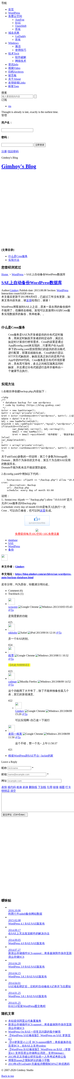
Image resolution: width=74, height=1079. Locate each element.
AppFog (19, 19)
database (13, 540)
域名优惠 (13, 32)
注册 (4, 151)
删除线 (33, 787)
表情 (4, 787)
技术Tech (13, 53)
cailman (12, 681)
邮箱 (4, 774)
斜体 (25, 787)
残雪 (11, 655)
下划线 (42, 787)
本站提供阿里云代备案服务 (24, 1020)
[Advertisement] (37, 210)
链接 (56, 787)
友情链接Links (16, 82)
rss (9, 106)
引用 (49, 787)
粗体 (19, 787)
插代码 (12, 787)
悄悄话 (5, 790)
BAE (18, 22)
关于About (14, 78)
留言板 (12, 75)
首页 (11, 9)
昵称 (4, 767)
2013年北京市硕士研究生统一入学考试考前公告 (37, 1056)
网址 (4, 780)
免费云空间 (15, 16)
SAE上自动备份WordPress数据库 (31, 282)
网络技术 (20, 60)
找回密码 (13, 151)
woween (13, 606)
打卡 (68, 787)
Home (5, 274)
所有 (18, 29)
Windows (13, 43)
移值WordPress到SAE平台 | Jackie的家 (30, 755)
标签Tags (13, 86)
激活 (18, 46)
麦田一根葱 (15, 733)
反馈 (29, 300)
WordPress (14, 12)
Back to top (7, 1076)
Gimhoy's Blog (18, 166)
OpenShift (20, 25)
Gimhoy (14, 290)
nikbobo (12, 632)
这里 (42, 510)
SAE (11, 543)
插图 (62, 787)
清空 (13, 790)
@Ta (11, 610)
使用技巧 (20, 49)
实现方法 (13, 259)
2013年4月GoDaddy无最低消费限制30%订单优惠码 (39, 1063)
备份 (11, 549)
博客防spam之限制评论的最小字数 (29, 1060)
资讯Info (13, 64)
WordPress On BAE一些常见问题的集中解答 (34, 1031)
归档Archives (16, 71)
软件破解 (20, 57)
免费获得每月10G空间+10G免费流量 (37, 533)
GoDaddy (20, 36)
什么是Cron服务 (18, 256)
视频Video (14, 68)
